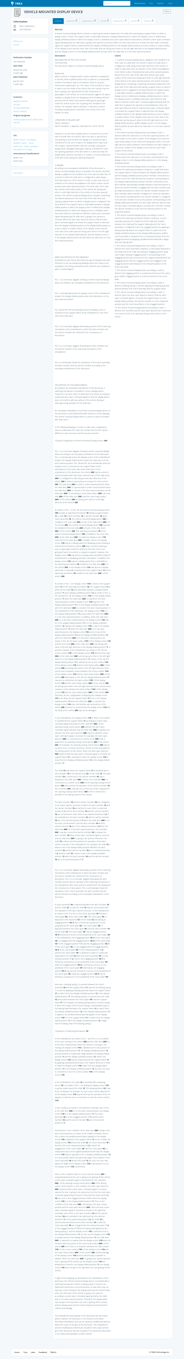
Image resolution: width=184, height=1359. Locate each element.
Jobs (33, 1352)
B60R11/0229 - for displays (24, 139)
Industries (70, 21)
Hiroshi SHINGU (20, 111)
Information (18, 173)
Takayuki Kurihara (20, 101)
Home (17, 1352)
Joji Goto (16, 104)
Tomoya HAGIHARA (21, 108)
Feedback (43, 1352)
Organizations (88, 21)
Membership (139, 3)
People (103, 21)
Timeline (148, 21)
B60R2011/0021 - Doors (23, 143)
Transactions (119, 21)
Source (16, 44)
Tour (151, 3)
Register (160, 3)
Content (58, 21)
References (18, 41)
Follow (167, 11)
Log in (170, 3)
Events (134, 21)
